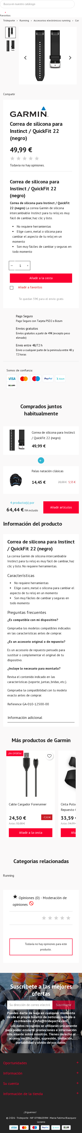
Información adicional (25, 717)
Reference (14, 704)
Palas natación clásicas (47, 471)
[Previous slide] (25, 57)
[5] (36, 158)
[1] (12, 158)
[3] (24, 158)
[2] (18, 158)
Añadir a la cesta (41, 278)
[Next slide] (70, 57)
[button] (10, 32)
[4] (30, 158)
